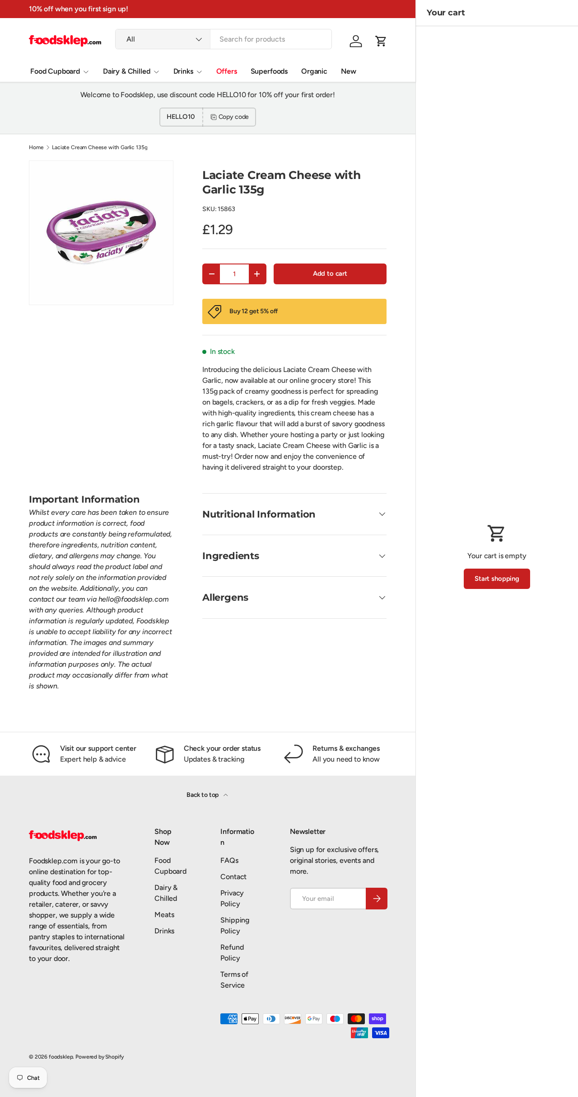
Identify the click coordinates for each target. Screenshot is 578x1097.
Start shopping (497, 578)
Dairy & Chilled (126, 71)
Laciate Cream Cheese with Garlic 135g (99, 147)
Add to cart (330, 273)
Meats (164, 914)
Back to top (203, 795)
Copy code (234, 117)
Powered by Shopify (99, 1057)
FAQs (229, 860)
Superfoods (269, 71)
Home (36, 147)
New (348, 71)
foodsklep (61, 1057)
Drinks (183, 71)
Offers (226, 71)
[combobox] (223, 39)
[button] (381, 41)
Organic (314, 71)
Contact (233, 876)
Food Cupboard (55, 71)
